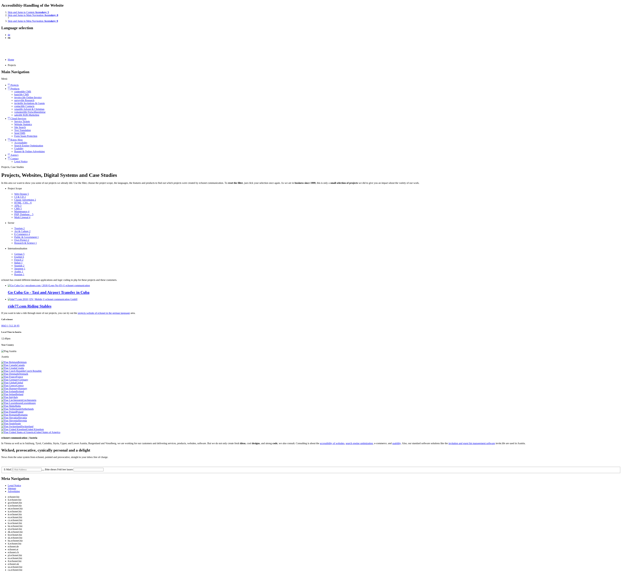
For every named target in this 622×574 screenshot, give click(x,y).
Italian (18, 262)
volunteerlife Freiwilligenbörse (30, 112)
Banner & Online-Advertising (29, 151)
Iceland (20, 391)
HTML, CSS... (23, 202)
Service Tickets (22, 121)
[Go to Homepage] (8, 46)
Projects (13, 85)
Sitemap (12, 488)
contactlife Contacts (24, 106)
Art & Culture (22, 231)
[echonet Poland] (8, 411)
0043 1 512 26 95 (10, 325)
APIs (17, 205)
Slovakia (22, 417)
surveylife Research (24, 100)
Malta (18, 406)
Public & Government (26, 237)
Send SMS (19, 133)
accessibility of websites (332, 443)
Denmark (23, 373)
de (9, 34)
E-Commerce (22, 234)
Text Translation (22, 130)
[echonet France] (8, 376)
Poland (19, 411)
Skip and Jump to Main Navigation (33, 15)
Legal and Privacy (10, 462)
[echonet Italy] (7, 397)
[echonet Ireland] (8, 394)
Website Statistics (23, 124)
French (18, 259)
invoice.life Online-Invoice (28, 97)
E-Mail (7, 469)
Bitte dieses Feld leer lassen (59, 469)
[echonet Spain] (8, 423)
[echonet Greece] (8, 385)
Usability (18, 148)
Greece (20, 385)
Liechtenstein (29, 400)
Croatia (20, 368)
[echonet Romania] (9, 414)
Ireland (19, 394)
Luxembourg (29, 403)
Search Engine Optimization (28, 145)
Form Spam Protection (25, 136)
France (19, 376)
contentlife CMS (22, 91)
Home (11, 59)
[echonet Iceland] (9, 391)
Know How (15, 139)
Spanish (19, 265)
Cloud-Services (17, 118)
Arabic (18, 271)
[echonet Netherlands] (11, 409)
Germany (23, 379)
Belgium (22, 362)
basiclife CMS (21, 94)
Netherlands (27, 409)
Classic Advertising (25, 199)
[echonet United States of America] (18, 432)
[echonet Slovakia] (9, 417)
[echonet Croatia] (9, 368)
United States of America (47, 432)
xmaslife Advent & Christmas (29, 109)
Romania (23, 414)
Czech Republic (33, 371)
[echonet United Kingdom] (13, 429)
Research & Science (25, 243)
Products (13, 88)
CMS (18, 208)
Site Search (20, 127)
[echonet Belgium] (9, 362)
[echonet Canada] (9, 365)
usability (396, 443)
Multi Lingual (22, 217)
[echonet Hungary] (9, 388)
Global (19, 382)
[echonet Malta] (8, 406)
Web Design (21, 194)
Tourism (19, 228)
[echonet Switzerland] (11, 426)
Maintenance (21, 211)
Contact (13, 158)
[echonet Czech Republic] (13, 371)
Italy (16, 397)
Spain (18, 423)
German (19, 254)
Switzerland (27, 426)
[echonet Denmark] (10, 373)
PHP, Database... (23, 214)
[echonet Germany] (10, 379)
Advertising (14, 491)
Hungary (22, 388)
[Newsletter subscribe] (43, 470)
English (19, 257)
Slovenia (22, 420)
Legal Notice (21, 161)
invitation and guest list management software (472, 443)
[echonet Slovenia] (9, 420)
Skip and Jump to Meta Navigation (33, 21)
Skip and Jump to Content (28, 12)
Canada (21, 365)
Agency (13, 155)
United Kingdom (35, 429)
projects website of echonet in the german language (104, 313)
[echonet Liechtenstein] (12, 400)
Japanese (19, 268)
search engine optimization (359, 443)
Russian (19, 274)
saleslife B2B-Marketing (26, 115)
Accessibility (20, 142)
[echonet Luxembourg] (11, 403)
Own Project (21, 240)
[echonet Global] (8, 382)
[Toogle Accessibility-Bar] (2, 54)
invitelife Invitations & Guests (29, 103)
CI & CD (20, 196)
